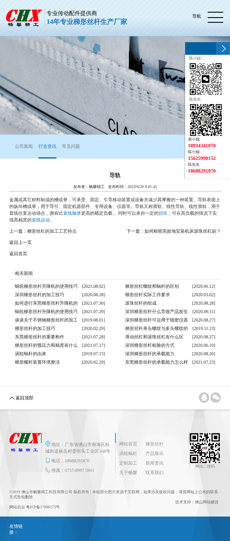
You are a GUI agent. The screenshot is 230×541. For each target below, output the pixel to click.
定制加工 (128, 463)
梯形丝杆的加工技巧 (35, 328)
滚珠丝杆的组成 (141, 303)
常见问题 (71, 146)
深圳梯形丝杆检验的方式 (149, 345)
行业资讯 (47, 146)
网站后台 (17, 507)
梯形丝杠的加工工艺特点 (52, 231)
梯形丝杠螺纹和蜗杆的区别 (152, 286)
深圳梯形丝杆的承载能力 (149, 353)
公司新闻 (24, 146)
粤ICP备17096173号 (43, 507)
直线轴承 (72, 213)
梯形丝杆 (155, 444)
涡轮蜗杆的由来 (30, 353)
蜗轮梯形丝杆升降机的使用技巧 (46, 286)
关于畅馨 (128, 472)
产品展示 (155, 453)
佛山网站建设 (207, 502)
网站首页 (128, 444)
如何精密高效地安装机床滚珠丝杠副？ (182, 231)
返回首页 (18, 253)
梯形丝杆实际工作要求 (147, 294)
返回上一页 (20, 242)
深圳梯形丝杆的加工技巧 (39, 294)
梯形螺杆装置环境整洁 (37, 362)
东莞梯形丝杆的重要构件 (39, 336)
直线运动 (41, 220)
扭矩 (162, 213)
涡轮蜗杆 (128, 453)
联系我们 (155, 472)
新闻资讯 (155, 463)
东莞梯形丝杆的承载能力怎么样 (156, 362)
